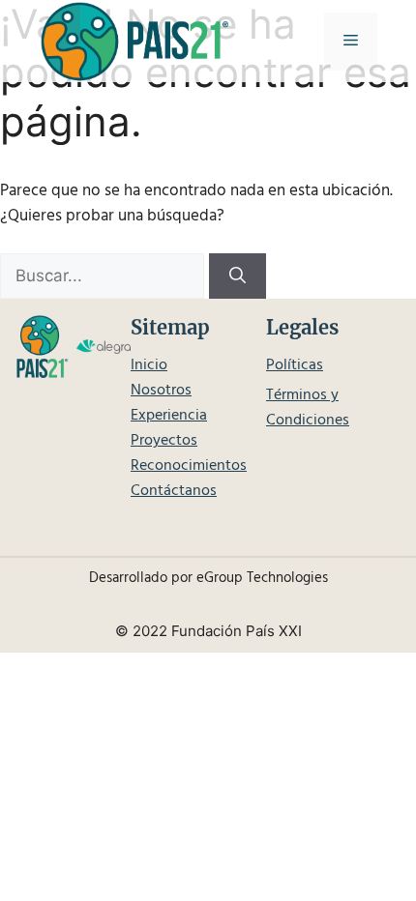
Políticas (294, 365)
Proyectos (164, 440)
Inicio (149, 365)
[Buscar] (237, 276)
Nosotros (161, 390)
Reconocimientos (189, 466)
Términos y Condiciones (307, 408)
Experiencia (169, 415)
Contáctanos (174, 491)
